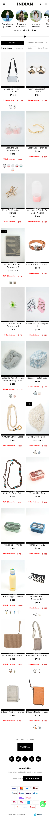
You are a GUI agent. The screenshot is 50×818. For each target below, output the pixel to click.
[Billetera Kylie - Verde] (14, 671)
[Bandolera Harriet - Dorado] (14, 107)
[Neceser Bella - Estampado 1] (39, 614)
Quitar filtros (42, 48)
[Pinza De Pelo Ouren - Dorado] (13, 191)
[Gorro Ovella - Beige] (35, 452)
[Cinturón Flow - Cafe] (13, 474)
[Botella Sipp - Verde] (10, 612)
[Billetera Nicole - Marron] (37, 693)
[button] (40, 4)
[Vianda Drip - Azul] (37, 526)
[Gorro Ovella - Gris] (39, 452)
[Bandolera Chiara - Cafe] (39, 671)
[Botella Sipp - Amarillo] (13, 577)
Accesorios (19, 48)
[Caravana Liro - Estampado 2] (13, 129)
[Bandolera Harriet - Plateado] (13, 70)
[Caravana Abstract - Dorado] (37, 70)
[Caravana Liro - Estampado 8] (12, 169)
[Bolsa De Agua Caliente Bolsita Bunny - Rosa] (14, 396)
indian (30, 48)
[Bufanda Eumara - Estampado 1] (14, 282)
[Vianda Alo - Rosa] (37, 474)
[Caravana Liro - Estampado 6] (17, 165)
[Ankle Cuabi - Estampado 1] (37, 304)
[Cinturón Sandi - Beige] (13, 418)
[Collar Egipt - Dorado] (37, 129)
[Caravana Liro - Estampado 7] (21, 165)
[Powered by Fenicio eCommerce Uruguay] (38, 815)
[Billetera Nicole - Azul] (39, 727)
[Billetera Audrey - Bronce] (13, 693)
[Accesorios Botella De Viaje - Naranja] (37, 191)
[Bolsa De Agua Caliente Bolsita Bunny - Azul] (13, 359)
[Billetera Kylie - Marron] (13, 636)
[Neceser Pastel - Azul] (37, 359)
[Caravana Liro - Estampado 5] (12, 165)
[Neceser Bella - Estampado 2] (37, 577)
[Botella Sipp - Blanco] (19, 612)
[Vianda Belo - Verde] (13, 526)
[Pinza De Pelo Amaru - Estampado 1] (13, 304)
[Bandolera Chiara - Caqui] (37, 636)
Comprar (13, 84)
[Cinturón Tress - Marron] (37, 245)
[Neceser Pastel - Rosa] (39, 393)
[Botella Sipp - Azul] (14, 612)
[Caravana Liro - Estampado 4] (8, 165)
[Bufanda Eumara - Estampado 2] (10, 282)
